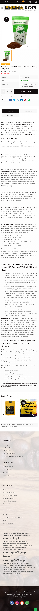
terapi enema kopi (6, 386)
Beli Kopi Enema (8, 467)
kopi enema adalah (8, 565)
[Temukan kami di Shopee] (22, 604)
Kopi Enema (29, 86)
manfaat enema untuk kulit (21, 569)
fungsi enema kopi (28, 545)
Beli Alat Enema (25, 84)
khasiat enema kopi (24, 563)
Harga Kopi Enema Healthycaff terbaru (13, 549)
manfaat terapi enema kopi (19, 571)
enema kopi (5, 171)
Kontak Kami (7, 447)
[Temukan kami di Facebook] (12, 604)
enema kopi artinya (21, 541)
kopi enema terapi (21, 567)
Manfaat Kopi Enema (9, 501)
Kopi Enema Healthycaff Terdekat (24, 565)
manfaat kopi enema (8, 571)
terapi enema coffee (31, 385)
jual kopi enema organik (10, 563)
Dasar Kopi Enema (9, 492)
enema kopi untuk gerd (7, 385)
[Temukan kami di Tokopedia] (27, 604)
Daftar (5, 514)
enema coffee (21, 124)
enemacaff (13, 207)
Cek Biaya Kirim (8, 523)
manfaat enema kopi (9, 569)
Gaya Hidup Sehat (8, 498)
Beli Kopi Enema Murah (23, 533)
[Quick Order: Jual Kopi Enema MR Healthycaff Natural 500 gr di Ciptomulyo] (21, 414)
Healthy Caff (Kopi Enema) (14, 554)
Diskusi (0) (10, 115)
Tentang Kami (7, 445)
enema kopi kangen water (9, 543)
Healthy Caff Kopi (14, 560)
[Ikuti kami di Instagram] (17, 604)
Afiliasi (5, 520)
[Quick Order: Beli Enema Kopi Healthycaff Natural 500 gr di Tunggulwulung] (3, 414)
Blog (4, 489)
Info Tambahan (28, 111)
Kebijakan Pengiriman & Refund (13, 456)
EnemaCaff (6, 475)
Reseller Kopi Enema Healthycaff (13, 517)
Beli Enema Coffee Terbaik (9, 533)
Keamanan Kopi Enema (10, 495)
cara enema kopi (8, 535)
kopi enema (5, 155)
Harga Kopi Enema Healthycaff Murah (14, 547)
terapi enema (30, 571)
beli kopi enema (6, 318)
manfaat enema (30, 567)
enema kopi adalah (9, 541)
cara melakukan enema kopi (12, 383)
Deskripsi (10, 111)
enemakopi (22, 539)
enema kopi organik (7, 545)
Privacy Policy (7, 450)
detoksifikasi (29, 134)
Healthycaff (6, 472)
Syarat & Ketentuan (9, 453)
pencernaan (15, 354)
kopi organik (25, 207)
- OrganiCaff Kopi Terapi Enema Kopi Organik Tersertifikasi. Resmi (19, 594)
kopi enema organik (10, 224)
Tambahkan (27, 91)
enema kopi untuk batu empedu (28, 383)
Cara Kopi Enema (8, 504)
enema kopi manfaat (22, 543)
